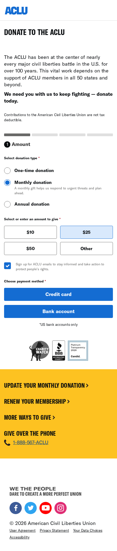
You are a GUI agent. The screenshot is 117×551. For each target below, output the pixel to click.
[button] (30, 232)
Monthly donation (57, 187)
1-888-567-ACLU (30, 442)
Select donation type (22, 158)
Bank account (58, 311)
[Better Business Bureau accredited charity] (58, 350)
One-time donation (34, 170)
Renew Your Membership (35, 401)
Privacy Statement (54, 530)
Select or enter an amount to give (32, 219)
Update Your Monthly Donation (45, 385)
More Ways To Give (28, 417)
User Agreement (23, 530)
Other (87, 248)
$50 (30, 248)
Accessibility (19, 537)
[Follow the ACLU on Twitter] (30, 508)
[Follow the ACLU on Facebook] (16, 508)
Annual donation (32, 203)
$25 (87, 232)
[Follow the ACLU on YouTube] (45, 508)
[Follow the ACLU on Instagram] (60, 508)
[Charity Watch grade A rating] (39, 350)
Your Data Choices (88, 530)
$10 (30, 232)
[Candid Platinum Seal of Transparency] (78, 350)
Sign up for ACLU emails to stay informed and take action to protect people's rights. (60, 266)
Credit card (58, 294)
